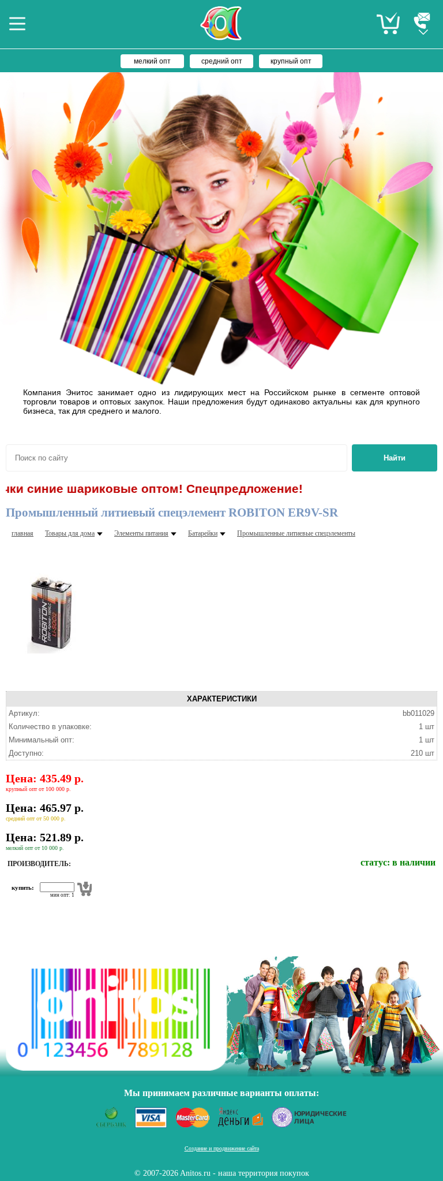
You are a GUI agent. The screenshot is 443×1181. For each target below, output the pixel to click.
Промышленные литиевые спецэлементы (296, 533)
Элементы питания (141, 533)
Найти (395, 458)
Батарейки (202, 533)
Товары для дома (70, 533)
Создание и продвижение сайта (222, 1148)
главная (22, 533)
